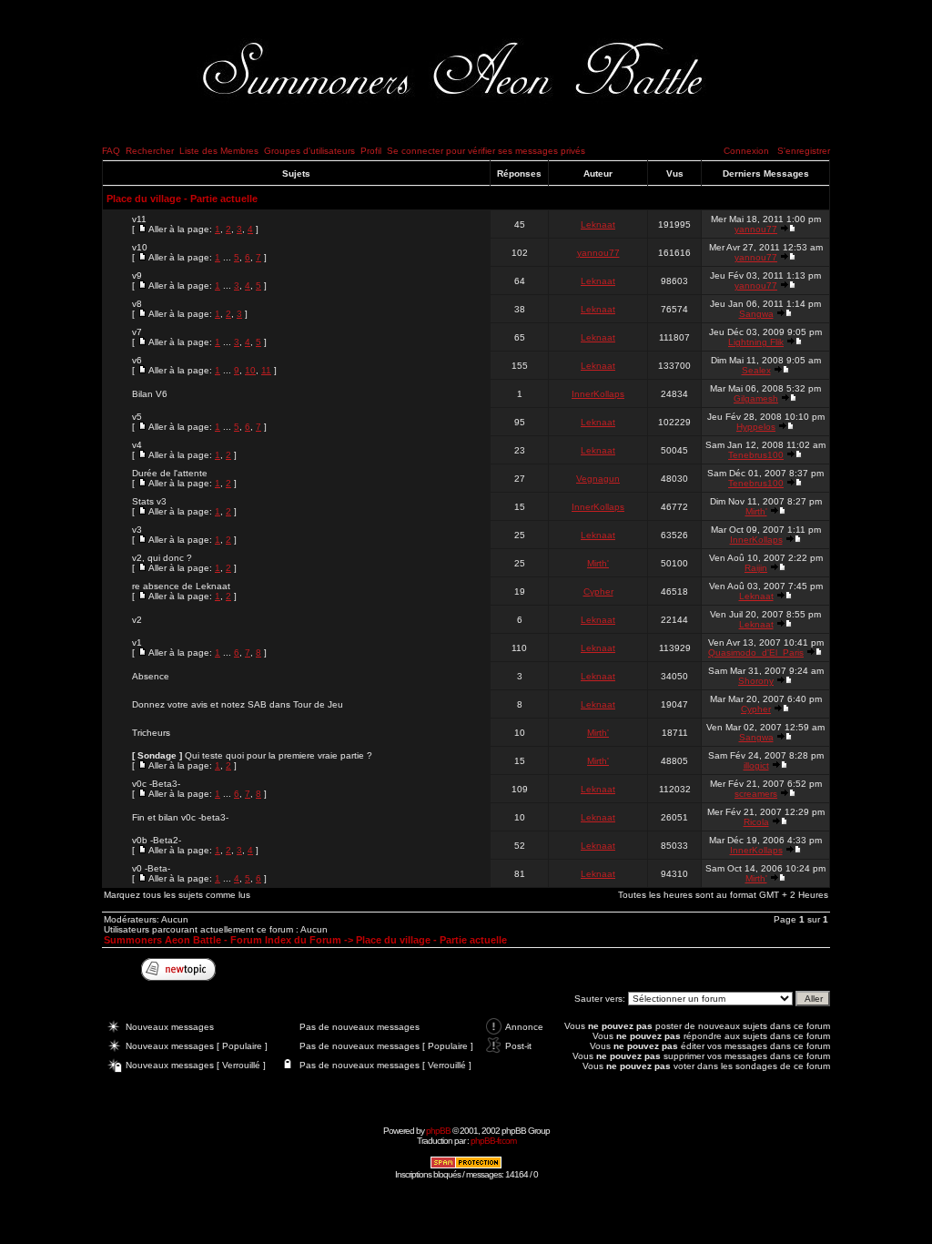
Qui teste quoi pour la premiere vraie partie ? (278, 755)
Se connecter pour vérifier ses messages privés (486, 151)
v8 (137, 304)
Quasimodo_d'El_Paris (756, 652)
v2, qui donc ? (162, 558)
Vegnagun (598, 479)
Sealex (756, 370)
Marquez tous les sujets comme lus (177, 895)
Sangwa (756, 314)
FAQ (111, 151)
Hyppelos (755, 427)
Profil (370, 151)
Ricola (756, 822)
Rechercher (150, 151)
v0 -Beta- (151, 868)
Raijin (756, 568)
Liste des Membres (218, 151)
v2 (137, 620)
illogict (756, 765)
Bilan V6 (149, 394)
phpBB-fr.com (493, 1141)
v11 (139, 219)
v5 (137, 417)
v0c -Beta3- (156, 784)
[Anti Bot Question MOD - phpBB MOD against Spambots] (466, 1166)
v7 (137, 332)
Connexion (746, 151)
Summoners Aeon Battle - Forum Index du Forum (222, 939)
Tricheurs (151, 733)
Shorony (756, 681)
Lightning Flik (756, 342)
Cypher (598, 591)
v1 (137, 642)
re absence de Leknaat (181, 586)
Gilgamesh (756, 398)
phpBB (438, 1131)
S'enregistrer (803, 151)
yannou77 (755, 229)
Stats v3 (149, 501)
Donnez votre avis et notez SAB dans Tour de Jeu (237, 704)
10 (250, 370)
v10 (139, 247)
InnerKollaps (598, 394)
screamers (755, 794)
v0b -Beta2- (156, 840)
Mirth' (756, 511)
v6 (137, 360)
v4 (137, 445)
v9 (137, 275)
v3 (137, 530)
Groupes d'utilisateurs (309, 151)
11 (266, 370)
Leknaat (598, 224)
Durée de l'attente (170, 473)
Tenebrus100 (756, 455)
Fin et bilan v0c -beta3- (180, 817)
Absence (150, 676)
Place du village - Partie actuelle (182, 198)
